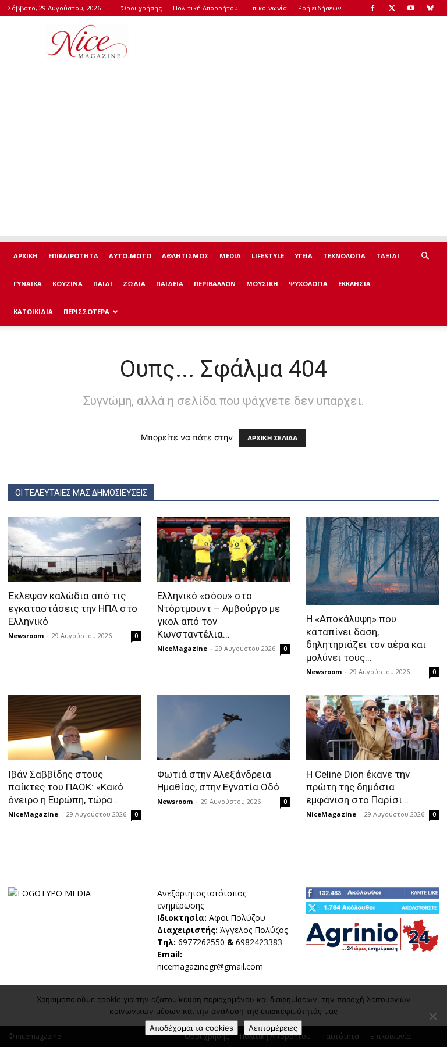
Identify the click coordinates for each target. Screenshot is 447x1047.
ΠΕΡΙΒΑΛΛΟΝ (215, 283)
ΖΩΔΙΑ (134, 283)
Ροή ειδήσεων (319, 7)
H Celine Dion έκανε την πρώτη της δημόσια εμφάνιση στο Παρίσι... (358, 787)
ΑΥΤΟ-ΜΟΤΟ (130, 255)
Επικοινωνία (268, 7)
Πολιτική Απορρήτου (205, 7)
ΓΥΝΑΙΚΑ (27, 283)
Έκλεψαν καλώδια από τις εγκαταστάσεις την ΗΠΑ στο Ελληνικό (72, 608)
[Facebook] (372, 8)
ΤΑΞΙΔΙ (387, 255)
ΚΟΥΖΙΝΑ (67, 283)
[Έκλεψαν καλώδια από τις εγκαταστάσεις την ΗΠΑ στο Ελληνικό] (74, 549)
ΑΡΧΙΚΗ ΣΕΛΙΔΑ (272, 438)
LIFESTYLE (267, 255)
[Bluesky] (430, 8)
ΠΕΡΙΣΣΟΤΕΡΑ (86, 311)
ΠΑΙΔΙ (102, 283)
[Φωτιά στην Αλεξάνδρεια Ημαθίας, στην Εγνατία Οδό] (223, 727)
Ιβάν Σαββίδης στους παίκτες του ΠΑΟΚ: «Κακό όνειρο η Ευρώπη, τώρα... (65, 787)
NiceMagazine (182, 648)
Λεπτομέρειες (273, 1027)
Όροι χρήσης (141, 7)
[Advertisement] (302, 41)
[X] (391, 8)
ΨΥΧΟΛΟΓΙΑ (308, 283)
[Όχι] (432, 1016)
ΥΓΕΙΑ (304, 255)
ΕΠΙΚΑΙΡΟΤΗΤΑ (73, 255)
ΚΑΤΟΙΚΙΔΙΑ (33, 311)
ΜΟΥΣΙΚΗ (262, 283)
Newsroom (26, 635)
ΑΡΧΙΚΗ (25, 255)
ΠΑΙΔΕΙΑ (169, 283)
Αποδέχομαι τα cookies (191, 1027)
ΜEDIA (230, 255)
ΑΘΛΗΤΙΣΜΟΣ (185, 255)
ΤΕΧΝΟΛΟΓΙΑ (344, 255)
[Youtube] (411, 8)
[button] (425, 256)
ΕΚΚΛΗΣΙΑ (354, 283)
